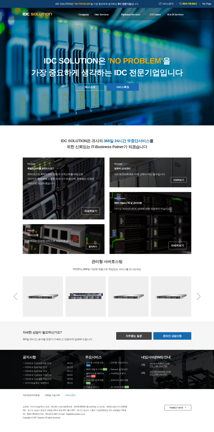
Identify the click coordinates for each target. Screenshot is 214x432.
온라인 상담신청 (172, 336)
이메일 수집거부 (52, 395)
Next (199, 296)
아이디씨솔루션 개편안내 (37, 383)
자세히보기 (90, 211)
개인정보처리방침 (31, 395)
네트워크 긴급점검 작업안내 (38, 375)
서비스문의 (167, 3)
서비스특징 (122, 87)
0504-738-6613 (189, 3)
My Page (206, 3)
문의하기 (93, 246)
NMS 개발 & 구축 (96, 369)
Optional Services (130, 14)
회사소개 (90, 87)
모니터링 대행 (119, 387)
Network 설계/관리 (119, 369)
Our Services (102, 14)
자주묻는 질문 (134, 336)
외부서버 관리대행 (119, 380)
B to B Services (175, 14)
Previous (15, 296)
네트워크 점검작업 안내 (36, 367)
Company (83, 14)
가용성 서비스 (92, 387)
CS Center (155, 14)
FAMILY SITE (176, 407)
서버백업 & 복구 (118, 373)
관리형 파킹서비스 (119, 362)
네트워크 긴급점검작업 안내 (38, 363)
